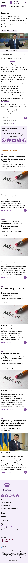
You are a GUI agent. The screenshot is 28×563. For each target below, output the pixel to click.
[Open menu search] (22, 2)
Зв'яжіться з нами (6, 532)
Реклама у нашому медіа (8, 526)
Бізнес (23, 6)
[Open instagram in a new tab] (19, 140)
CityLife (4, 6)
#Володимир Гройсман (7, 123)
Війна (17, 6)
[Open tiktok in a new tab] (9, 140)
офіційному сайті (13, 79)
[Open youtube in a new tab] (14, 140)
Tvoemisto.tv (16, 58)
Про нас (3, 524)
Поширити (22, 54)
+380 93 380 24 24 (6, 502)
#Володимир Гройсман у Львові (9, 120)
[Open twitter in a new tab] (24, 140)
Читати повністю (6, 210)
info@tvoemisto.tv (6, 505)
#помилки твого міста (7, 117)
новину (12, 61)
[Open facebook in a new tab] (4, 140)
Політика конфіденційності (9, 530)
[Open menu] (25, 2)
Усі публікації (11, 6)
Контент (4, 513)
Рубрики (4, 517)
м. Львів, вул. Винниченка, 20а (9, 508)
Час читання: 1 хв (11, 30)
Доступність (4, 528)
